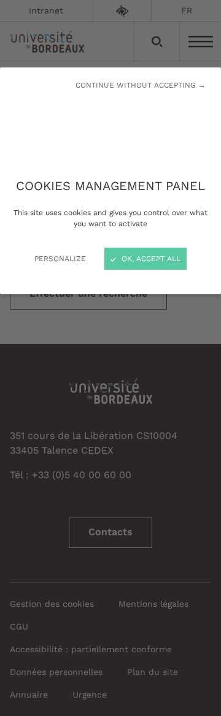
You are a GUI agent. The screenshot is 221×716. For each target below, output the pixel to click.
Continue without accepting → (141, 85)
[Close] (110, 358)
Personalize (60, 258)
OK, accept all (149, 258)
